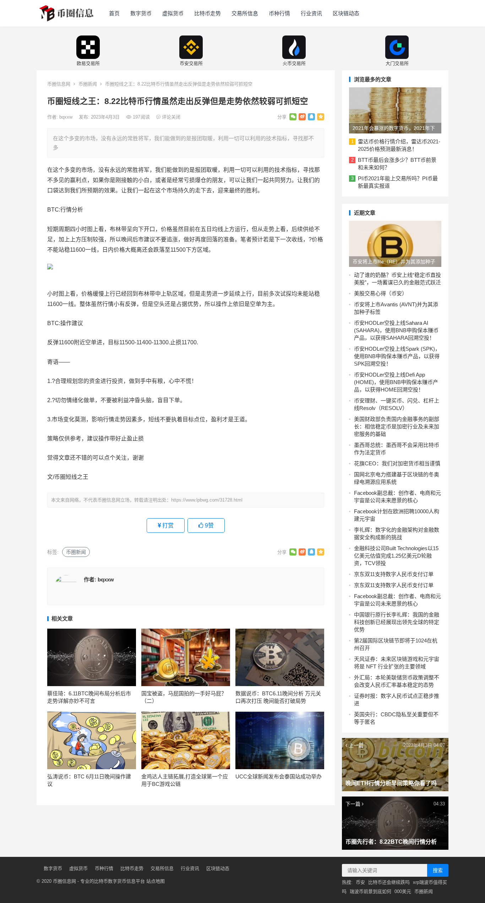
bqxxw (66, 117)
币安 (360, 882)
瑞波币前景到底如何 (370, 891)
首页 (114, 13)
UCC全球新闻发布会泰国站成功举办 (278, 776)
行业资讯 (311, 13)
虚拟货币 (173, 13)
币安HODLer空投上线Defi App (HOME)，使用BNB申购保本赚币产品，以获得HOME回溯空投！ (396, 382)
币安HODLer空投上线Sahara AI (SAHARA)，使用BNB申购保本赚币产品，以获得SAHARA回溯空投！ (396, 330)
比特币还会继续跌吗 (389, 882)
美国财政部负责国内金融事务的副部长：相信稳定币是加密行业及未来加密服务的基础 (396, 426)
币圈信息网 (58, 84)
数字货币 (141, 13)
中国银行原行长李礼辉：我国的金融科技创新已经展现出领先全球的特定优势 (396, 622)
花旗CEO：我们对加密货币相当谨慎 (397, 463)
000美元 (402, 891)
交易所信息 (244, 13)
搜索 (438, 870)
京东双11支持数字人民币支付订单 (394, 574)
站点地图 (155, 881)
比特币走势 (207, 13)
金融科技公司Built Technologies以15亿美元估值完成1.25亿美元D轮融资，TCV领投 (396, 555)
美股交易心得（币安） (380, 293)
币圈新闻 (87, 84)
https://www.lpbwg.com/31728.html (207, 500)
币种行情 (279, 13)
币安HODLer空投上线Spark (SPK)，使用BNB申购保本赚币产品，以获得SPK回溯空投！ (397, 356)
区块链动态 (346, 13)
